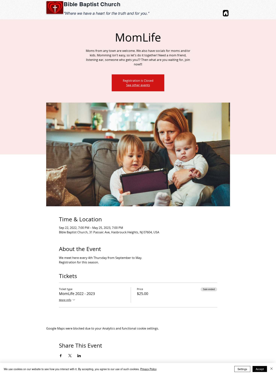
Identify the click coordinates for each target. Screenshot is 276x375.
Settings (242, 369)
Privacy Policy (148, 369)
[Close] (271, 369)
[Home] (225, 13)
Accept (260, 369)
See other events (138, 85)
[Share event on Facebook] (61, 355)
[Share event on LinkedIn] (79, 355)
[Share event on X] (70, 355)
